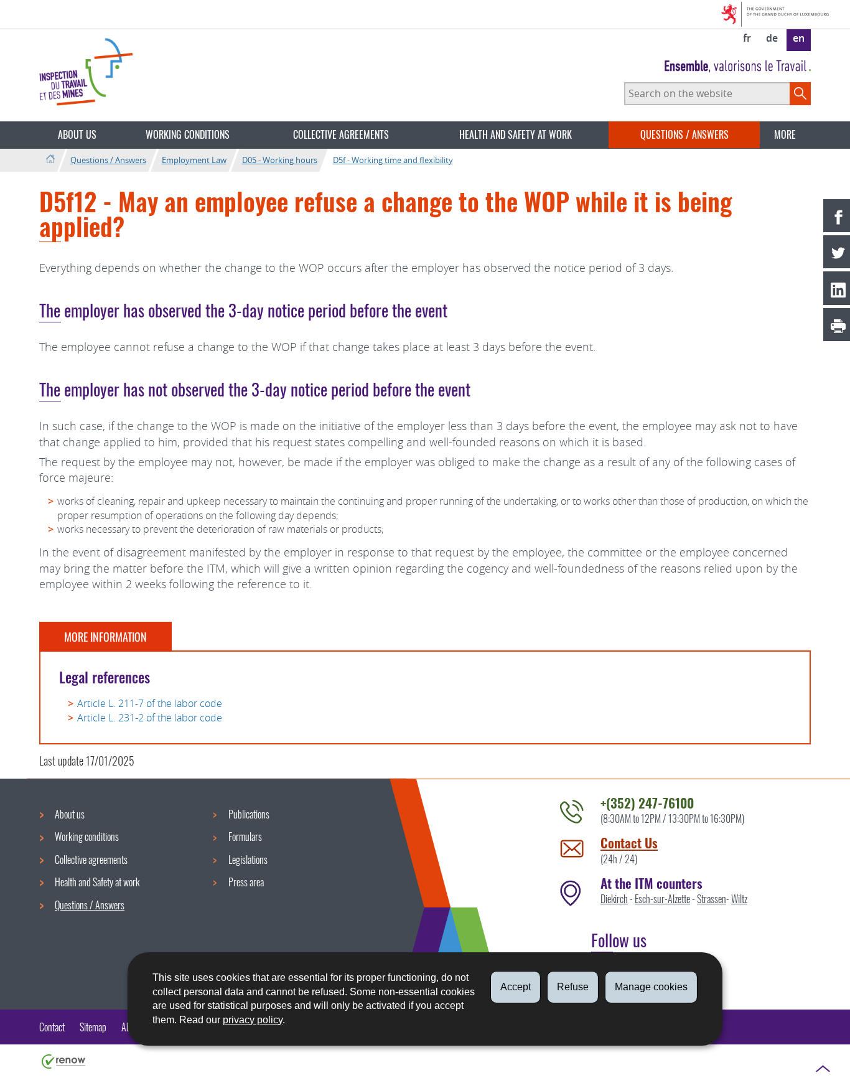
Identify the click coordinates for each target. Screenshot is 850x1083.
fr (747, 38)
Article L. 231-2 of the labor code (149, 717)
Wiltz (739, 898)
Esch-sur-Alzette (662, 898)
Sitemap (93, 1027)
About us (77, 134)
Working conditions (188, 134)
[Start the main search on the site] (800, 93)
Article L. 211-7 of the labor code (149, 703)
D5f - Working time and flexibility (393, 160)
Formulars (245, 836)
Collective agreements (341, 134)
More (785, 134)
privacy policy (253, 1020)
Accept (515, 987)
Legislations (248, 859)
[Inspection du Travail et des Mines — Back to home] (86, 72)
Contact (52, 1027)
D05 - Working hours (279, 160)
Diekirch (614, 898)
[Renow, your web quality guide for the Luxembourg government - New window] (63, 1060)
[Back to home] (50, 160)
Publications (248, 814)
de (772, 38)
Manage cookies (651, 987)
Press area (246, 881)
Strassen (711, 898)
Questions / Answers (684, 134)
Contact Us (629, 842)
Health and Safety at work (515, 134)
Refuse (573, 987)
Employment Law (194, 160)
